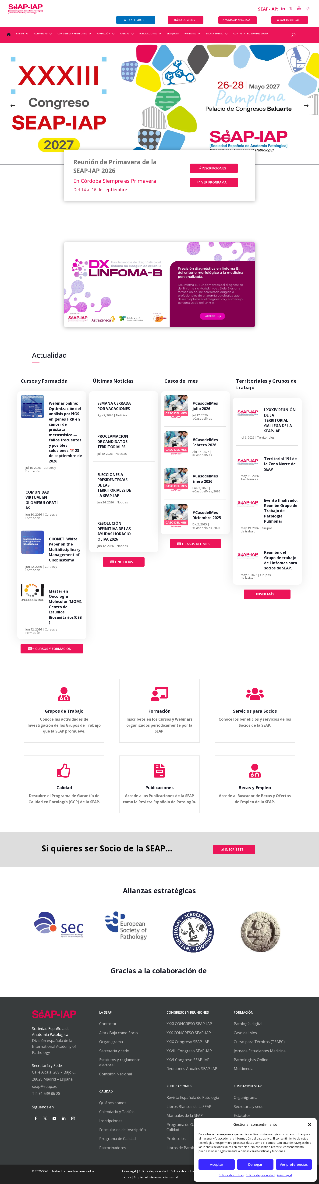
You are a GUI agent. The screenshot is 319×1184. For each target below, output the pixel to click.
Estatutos (242, 1115)
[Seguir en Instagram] (73, 1118)
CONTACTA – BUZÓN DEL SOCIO (250, 33)
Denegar (255, 1164)
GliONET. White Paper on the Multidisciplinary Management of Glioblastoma (64, 549)
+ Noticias (123, 562)
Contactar (108, 1023)
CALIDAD (125, 33)
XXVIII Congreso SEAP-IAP (189, 1050)
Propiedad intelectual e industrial (156, 1177)
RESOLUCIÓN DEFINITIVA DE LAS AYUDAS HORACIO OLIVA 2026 (114, 531)
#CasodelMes (202, 418)
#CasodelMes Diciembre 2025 (206, 515)
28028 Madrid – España (52, 1079)
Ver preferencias (294, 1164)
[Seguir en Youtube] (54, 1118)
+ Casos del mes (195, 544)
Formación (159, 711)
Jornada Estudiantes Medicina (260, 1050)
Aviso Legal (284, 1175)
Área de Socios (185, 20)
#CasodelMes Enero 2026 (205, 478)
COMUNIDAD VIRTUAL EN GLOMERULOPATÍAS (41, 500)
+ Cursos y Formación (51, 648)
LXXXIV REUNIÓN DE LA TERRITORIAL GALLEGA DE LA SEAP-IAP (280, 420)
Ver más (267, 594)
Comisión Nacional (115, 1074)
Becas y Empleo (254, 787)
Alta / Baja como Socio (118, 1032)
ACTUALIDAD (41, 33)
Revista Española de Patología (193, 1097)
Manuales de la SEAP (185, 1115)
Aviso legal (129, 1171)
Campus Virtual (289, 20)
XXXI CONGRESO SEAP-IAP (189, 1023)
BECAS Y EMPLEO (214, 33)
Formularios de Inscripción (122, 1129)
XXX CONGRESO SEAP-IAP (189, 1032)
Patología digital (248, 1023)
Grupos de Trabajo (64, 711)
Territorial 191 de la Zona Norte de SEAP (280, 464)
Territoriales (266, 437)
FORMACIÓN (103, 33)
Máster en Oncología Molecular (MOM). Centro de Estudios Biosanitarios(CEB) (65, 607)
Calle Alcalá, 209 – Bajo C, (54, 1072)
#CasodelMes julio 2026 (205, 406)
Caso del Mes (245, 1032)
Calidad (64, 787)
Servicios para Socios (255, 711)
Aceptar (216, 1164)
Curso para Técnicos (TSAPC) (259, 1041)
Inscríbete (234, 849)
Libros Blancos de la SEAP (189, 1106)
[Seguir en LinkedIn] (63, 1118)
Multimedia (243, 1068)
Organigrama (111, 1041)
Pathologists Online (251, 1059)
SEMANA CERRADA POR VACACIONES (114, 406)
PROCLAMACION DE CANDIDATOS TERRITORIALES (112, 441)
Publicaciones (159, 787)
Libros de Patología (184, 1147)
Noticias (121, 415)
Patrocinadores (112, 1147)
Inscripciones (214, 168)
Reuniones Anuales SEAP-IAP (192, 1068)
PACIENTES (190, 33)
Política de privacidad (260, 1175)
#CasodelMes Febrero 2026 (205, 442)
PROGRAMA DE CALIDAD (237, 20)
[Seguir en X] (45, 1118)
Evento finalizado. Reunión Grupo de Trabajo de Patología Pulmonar (281, 511)
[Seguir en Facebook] (35, 1118)
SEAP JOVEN (173, 33)
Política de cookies (231, 1175)
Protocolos (176, 1138)
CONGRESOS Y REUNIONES (72, 33)
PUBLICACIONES (148, 33)
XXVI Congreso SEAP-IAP (188, 1059)
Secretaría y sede (114, 1050)
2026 (216, 491)
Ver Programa (214, 182)
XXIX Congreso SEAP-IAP (188, 1041)
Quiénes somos (112, 1102)
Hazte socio (136, 20)
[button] (309, 1124)
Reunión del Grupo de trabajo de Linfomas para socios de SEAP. (280, 560)
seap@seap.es (44, 1086)
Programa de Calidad (117, 1138)
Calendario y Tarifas (117, 1111)
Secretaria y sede (248, 1106)
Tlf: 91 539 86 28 (46, 1093)
